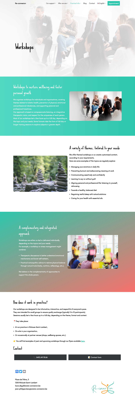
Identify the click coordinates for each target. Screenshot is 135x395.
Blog (85, 3)
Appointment (114, 3)
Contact (92, 3)
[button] (55, 3)
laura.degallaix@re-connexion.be (27, 386)
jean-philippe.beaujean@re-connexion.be (31, 389)
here (83, 341)
